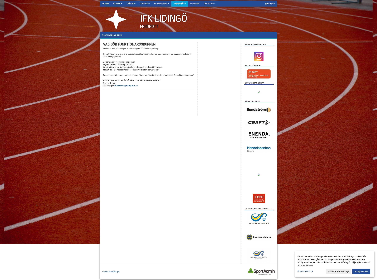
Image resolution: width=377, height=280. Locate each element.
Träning (130, 3)
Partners (208, 3)
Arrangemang (161, 3)
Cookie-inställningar (110, 272)
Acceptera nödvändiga (338, 271)
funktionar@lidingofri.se (126, 86)
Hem (106, 3)
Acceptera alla (361, 271)
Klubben (116, 3)
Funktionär (179, 3)
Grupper (144, 3)
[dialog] (334, 264)
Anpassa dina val (305, 271)
